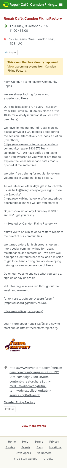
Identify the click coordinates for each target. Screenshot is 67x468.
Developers (23, 453)
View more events (33, 426)
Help (25, 441)
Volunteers (44, 453)
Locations (55, 447)
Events (25, 447)
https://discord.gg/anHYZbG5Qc (26, 303)
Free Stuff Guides (25, 458)
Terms (39, 441)
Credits (48, 458)
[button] (61, 4)
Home (12, 441)
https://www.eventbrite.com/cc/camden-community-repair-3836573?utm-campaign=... (31, 148)
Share (12, 52)
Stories (10, 447)
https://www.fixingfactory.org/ (23, 311)
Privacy (54, 441)
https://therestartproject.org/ (39, 328)
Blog (40, 447)
